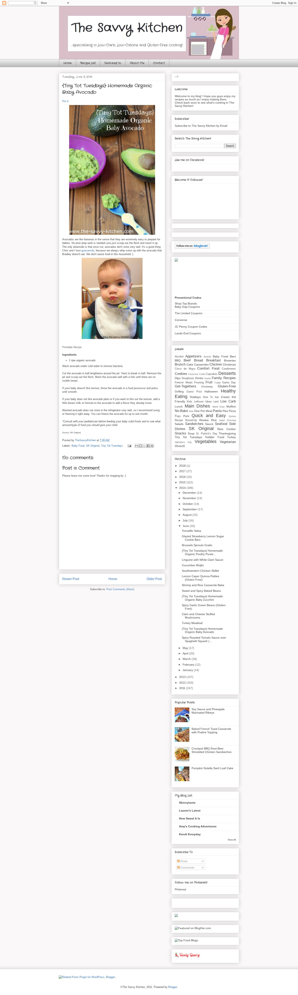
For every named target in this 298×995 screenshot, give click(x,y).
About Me (137, 63)
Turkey (231, 437)
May (186, 648)
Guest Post (194, 391)
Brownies (230, 360)
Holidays (195, 397)
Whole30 (180, 446)
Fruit (209, 382)
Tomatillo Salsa (191, 530)
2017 (183, 471)
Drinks (199, 378)
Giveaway (207, 386)
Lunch (179, 406)
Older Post (154, 579)
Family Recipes (224, 378)
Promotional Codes (188, 297)
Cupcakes (212, 374)
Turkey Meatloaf (192, 623)
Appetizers (193, 356)
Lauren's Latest (189, 810)
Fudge (217, 382)
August (187, 514)
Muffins (231, 406)
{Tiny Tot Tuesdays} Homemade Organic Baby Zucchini (202, 598)
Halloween (211, 391)
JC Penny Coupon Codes (191, 326)
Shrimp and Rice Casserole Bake (203, 585)
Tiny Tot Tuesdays (112, 445)
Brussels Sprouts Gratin (197, 545)
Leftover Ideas (203, 401)
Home (67, 63)
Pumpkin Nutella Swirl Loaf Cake (212, 768)
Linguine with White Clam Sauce (202, 559)
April (186, 653)
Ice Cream (222, 397)
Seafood (221, 424)
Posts (184, 861)
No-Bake (181, 411)
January (188, 670)
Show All (232, 839)
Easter (208, 378)
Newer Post (70, 579)
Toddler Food (214, 437)
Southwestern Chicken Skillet (200, 570)
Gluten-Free (227, 386)
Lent (216, 401)
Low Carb (228, 401)
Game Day (229, 382)
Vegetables (206, 441)
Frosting (199, 382)
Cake (190, 364)
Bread (198, 360)
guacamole (87, 250)
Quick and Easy (209, 415)
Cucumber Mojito (193, 565)
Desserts (227, 373)
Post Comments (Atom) (120, 589)
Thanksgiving (227, 433)
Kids (189, 401)
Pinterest (180, 889)
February (189, 664)
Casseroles (201, 364)
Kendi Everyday (190, 834)
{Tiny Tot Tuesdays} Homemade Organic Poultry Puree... (202, 552)
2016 (183, 476)
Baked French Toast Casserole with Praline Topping (211, 730)
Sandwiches (194, 424)
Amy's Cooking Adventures (198, 826)
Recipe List (88, 63)
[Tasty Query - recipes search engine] (187, 958)
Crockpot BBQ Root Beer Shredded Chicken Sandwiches (212, 750)
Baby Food (78, 445)
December (190, 492)
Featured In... (112, 63)
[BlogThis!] (140, 446)
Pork (186, 416)
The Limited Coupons (188, 313)
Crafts (202, 374)
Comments (187, 867)
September (190, 509)
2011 (182, 688)
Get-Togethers (185, 386)
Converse (181, 320)
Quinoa (232, 416)
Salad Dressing (227, 420)
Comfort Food (208, 368)
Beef (187, 360)
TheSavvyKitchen (86, 440)
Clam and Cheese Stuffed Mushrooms (198, 615)
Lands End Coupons (188, 333)
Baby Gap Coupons (187, 306)
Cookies (181, 374)
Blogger (172, 987)
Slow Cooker (226, 429)
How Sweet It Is (189, 818)
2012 (183, 682)
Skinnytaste (187, 802)
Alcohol (179, 356)
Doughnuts (188, 378)
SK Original (92, 445)
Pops (178, 416)
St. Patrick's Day (206, 433)
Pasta (217, 411)
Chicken (215, 364)
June (186, 526)
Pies (225, 411)
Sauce (209, 424)
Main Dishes (197, 406)
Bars (233, 356)
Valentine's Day (183, 442)
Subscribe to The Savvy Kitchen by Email (201, 125)
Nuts (191, 411)
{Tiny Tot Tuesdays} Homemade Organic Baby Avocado (202, 630)
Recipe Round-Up (186, 420)
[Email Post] (129, 445)
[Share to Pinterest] (152, 446)
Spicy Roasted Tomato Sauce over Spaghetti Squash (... (204, 639)
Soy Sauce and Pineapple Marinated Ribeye (208, 711)
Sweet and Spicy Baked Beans (201, 590)
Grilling (179, 391)
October (188, 503)
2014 (183, 487)
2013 (183, 677)
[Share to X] (144, 446)
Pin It (65, 101)
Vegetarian (228, 442)
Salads (179, 424)
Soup (191, 433)
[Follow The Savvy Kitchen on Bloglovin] (192, 247)
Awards (207, 356)
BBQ (178, 360)
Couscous (193, 374)
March (187, 658)
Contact (159, 63)
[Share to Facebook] (148, 446)
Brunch (180, 364)
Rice (214, 420)
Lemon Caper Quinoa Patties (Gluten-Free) (200, 578)
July (186, 520)
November (190, 498)
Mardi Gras (218, 406)
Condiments (229, 368)
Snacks (180, 433)
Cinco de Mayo (185, 368)
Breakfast (213, 360)
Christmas (229, 364)
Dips (177, 378)
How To (208, 397)
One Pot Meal (203, 411)
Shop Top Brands (186, 303)
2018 (183, 465)
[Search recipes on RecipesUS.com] (186, 940)
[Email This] (137, 446)
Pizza (232, 411)
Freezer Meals (184, 382)
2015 (183, 482)
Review (204, 420)
